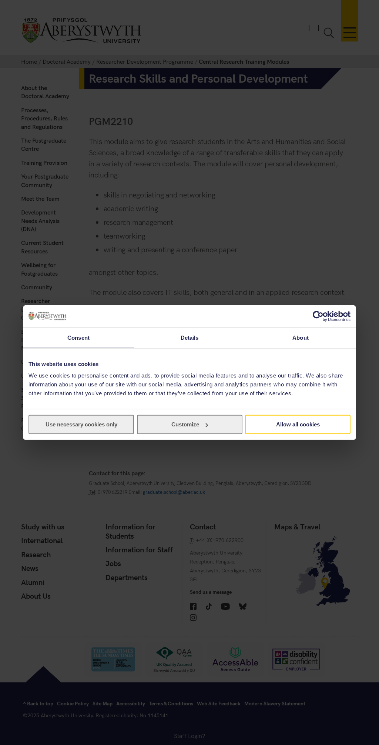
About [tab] (300, 337)
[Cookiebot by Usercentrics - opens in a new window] (318, 316)
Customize (185, 424)
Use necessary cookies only (81, 424)
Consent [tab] (78, 337)
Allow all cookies (298, 424)
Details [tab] (190, 337)
